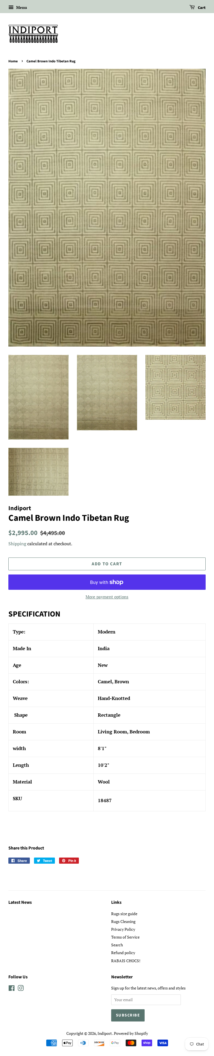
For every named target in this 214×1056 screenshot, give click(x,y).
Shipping (17, 544)
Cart (201, 8)
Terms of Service (125, 937)
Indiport (105, 1033)
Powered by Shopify (131, 1033)
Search (117, 944)
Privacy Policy (123, 929)
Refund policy (123, 952)
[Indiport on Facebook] (11, 989)
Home (13, 61)
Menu (21, 7)
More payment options (107, 597)
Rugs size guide (124, 913)
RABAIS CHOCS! (125, 960)
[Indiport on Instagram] (21, 989)
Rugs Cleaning (123, 921)
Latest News (20, 902)
